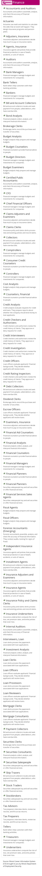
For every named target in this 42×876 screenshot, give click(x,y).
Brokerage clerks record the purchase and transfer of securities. (19, 128)
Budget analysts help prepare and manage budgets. (19, 139)
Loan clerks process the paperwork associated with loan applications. (16, 641)
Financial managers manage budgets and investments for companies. (19, 74)
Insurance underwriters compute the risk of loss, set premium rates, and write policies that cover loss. (20, 617)
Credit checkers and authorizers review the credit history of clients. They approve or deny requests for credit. (19, 325)
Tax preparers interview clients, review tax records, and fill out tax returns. (19, 808)
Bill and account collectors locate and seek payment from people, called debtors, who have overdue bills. (19, 106)
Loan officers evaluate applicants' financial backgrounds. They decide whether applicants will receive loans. (19, 364)
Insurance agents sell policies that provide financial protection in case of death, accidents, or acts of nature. (19, 50)
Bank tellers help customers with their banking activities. (17, 85)
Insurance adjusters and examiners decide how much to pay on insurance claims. (19, 39)
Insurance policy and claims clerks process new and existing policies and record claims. (19, 229)
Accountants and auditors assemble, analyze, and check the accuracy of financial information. (20, 12)
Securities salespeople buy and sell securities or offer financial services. (20, 486)
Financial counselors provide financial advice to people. (20, 149)
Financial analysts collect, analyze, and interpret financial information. (17, 118)
